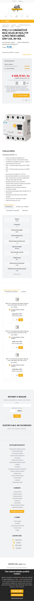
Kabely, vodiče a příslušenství (18, 455)
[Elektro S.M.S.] (17, 8)
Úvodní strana (5, 25)
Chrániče (18, 26)
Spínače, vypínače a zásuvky (17, 471)
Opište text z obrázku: (17, 408)
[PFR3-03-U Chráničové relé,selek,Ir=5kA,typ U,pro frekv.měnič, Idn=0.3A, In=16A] (17, 327)
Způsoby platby (17, 491)
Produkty (13, 25)
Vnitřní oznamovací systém (17, 525)
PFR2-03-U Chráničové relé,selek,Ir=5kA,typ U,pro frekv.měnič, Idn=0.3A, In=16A (17, 304)
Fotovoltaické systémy (17, 451)
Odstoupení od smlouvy (17, 511)
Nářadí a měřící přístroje (17, 460)
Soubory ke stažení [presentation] (22, 206)
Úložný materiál (17, 477)
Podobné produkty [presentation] (11, 292)
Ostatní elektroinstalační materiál (17, 462)
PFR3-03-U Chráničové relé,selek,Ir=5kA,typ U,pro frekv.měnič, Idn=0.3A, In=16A (17, 332)
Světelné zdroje (17, 473)
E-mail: (17, 402)
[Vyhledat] (11, 16)
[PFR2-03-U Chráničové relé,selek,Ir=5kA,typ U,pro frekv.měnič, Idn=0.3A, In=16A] (17, 299)
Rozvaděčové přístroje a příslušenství (17, 469)
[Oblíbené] (22, 16)
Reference (18, 540)
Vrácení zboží (17, 502)
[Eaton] (10, 47)
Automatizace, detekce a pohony (17, 449)
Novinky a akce (17, 527)
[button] (24, 83)
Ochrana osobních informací (17, 505)
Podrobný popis (26, 54)
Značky (18, 542)
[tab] (9, 207)
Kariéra (17, 530)
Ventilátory (17, 480)
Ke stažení (17, 523)
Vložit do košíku (23, 95)
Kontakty (18, 548)
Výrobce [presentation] (25, 210)
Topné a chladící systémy (18, 475)
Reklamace (17, 500)
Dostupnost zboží (17, 496)
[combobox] (14, 1)
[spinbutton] (21, 83)
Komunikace (17, 457)
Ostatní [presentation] (23, 292)
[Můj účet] (6, 16)
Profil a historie (17, 521)
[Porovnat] (16, 16)
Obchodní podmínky (17, 498)
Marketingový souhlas (17, 507)
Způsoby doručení (17, 494)
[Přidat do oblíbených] (23, 100)
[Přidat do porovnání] (26, 100)
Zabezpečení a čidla (17, 482)
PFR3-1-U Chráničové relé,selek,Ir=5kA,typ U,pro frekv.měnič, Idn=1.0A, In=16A (17, 359)
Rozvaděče (17, 466)
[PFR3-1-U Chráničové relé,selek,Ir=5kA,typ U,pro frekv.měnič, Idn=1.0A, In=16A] (17, 354)
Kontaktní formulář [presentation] (12, 210)
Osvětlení (17, 464)
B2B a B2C (18, 545)
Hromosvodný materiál (17, 453)
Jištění (12, 26)
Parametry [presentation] (9, 206)
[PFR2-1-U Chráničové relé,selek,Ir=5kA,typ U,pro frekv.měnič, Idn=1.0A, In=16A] (17, 128)
